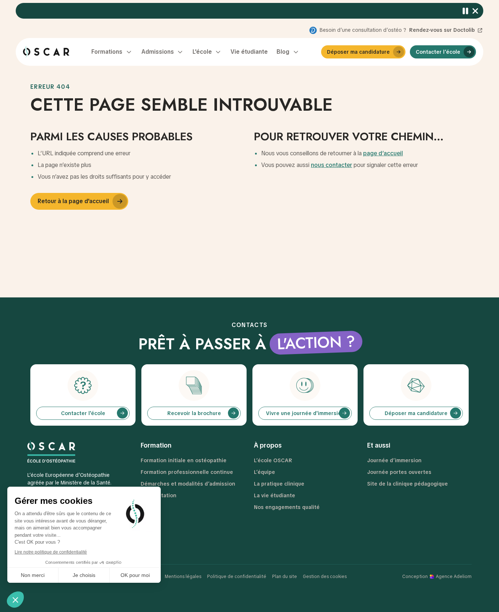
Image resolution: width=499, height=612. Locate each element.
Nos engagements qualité (287, 507)
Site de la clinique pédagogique (407, 483)
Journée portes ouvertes (399, 472)
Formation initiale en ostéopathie (183, 460)
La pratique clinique (279, 483)
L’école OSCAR (273, 460)
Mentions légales (183, 576)
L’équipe (264, 472)
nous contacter (331, 165)
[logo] (72, 451)
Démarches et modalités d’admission (188, 483)
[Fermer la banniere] (475, 11)
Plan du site (284, 576)
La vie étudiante (274, 495)
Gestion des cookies (325, 576)
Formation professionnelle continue (187, 472)
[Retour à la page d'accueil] (46, 52)
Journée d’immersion (394, 460)
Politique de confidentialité (236, 576)
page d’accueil (383, 153)
